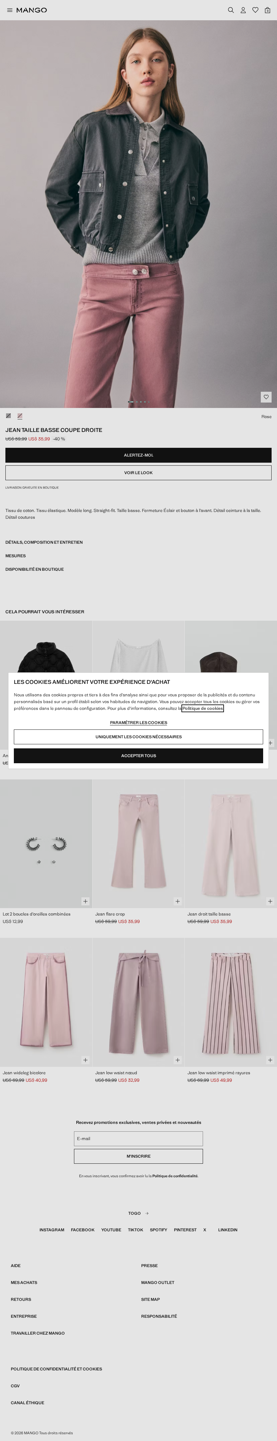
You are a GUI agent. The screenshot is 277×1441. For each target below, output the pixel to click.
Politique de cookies (202, 708)
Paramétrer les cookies (138, 722)
